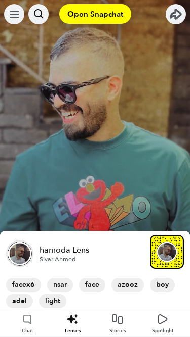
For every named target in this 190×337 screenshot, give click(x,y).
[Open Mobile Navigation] (14, 14)
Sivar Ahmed (58, 259)
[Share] (176, 14)
